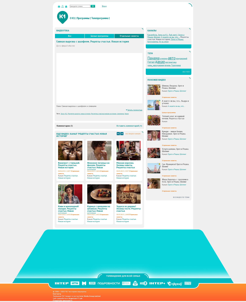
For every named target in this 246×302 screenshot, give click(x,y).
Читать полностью (134, 110)
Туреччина (176, 65)
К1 (66, 114)
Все (69, 36)
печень (167, 65)
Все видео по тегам (181, 197)
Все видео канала (133, 134)
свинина (120, 114)
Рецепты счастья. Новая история (68, 177)
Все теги (186, 72)
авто (172, 57)
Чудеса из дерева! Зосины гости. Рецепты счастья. (128, 208)
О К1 (72, 18)
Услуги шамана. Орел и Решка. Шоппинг (175, 150)
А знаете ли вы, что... (170, 37)
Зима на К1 (163, 34)
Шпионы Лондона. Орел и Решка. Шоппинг (173, 86)
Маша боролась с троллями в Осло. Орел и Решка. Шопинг (175, 180)
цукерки (164, 58)
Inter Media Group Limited (89, 296)
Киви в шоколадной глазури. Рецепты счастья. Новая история (68, 210)
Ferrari (151, 62)
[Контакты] (66, 7)
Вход (104, 6)
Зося (62, 114)
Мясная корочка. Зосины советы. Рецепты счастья (125, 165)
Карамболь (152, 34)
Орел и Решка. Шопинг (177, 91)
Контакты (57, 294)
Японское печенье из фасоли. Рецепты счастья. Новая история (98, 166)
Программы (83, 18)
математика (170, 62)
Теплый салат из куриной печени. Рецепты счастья (173, 117)
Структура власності (62, 300)
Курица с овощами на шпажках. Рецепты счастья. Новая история (98, 210)
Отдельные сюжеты (129, 36)
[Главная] (59, 7)
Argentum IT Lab (75, 298)
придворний (181, 58)
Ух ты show (164, 41)
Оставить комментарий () (129, 126)
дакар (160, 61)
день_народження (155, 65)
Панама (153, 58)
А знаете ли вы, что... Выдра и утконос (175, 102)
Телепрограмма (99, 18)
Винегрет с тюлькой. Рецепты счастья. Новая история (69, 165)
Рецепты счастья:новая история (103, 114)
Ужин (127, 114)
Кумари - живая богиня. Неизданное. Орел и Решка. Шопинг (174, 133)
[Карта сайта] (62, 7)
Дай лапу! (173, 34)
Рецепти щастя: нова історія (79, 114)
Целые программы (99, 36)
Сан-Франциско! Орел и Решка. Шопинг (175, 165)
